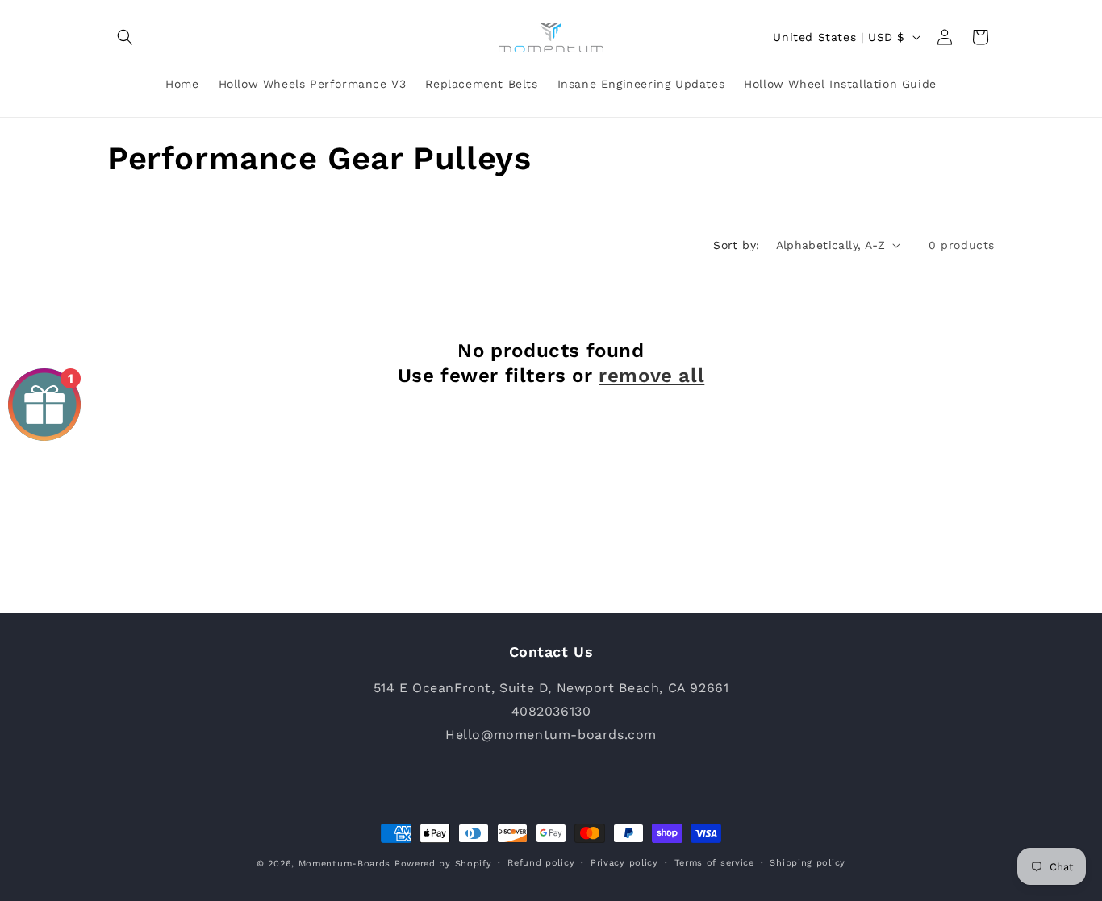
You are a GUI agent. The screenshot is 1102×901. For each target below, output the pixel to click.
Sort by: (736, 245)
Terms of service (714, 862)
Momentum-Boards (344, 863)
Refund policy (540, 862)
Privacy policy (624, 862)
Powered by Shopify (443, 863)
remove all (651, 375)
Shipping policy (807, 862)
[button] (125, 37)
